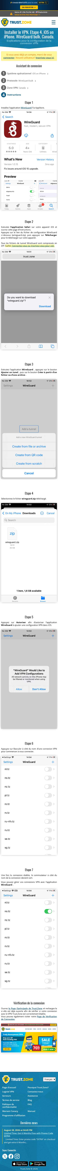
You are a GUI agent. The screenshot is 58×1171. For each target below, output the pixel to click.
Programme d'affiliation (13, 1115)
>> (27, 14)
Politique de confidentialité (9, 1105)
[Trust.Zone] (16, 22)
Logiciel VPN (8, 1091)
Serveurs (6, 1095)
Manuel (31, 1111)
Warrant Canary (10, 1111)
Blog (30, 1100)
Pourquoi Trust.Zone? (38, 1087)
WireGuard (26, 107)
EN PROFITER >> (29, 7)
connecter (8, 57)
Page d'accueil (9, 1087)
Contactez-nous (35, 1091)
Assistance (33, 1095)
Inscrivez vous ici (45, 57)
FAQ (30, 1104)
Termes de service (10, 1100)
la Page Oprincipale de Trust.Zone (25, 1008)
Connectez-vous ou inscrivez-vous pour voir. (33, 245)
